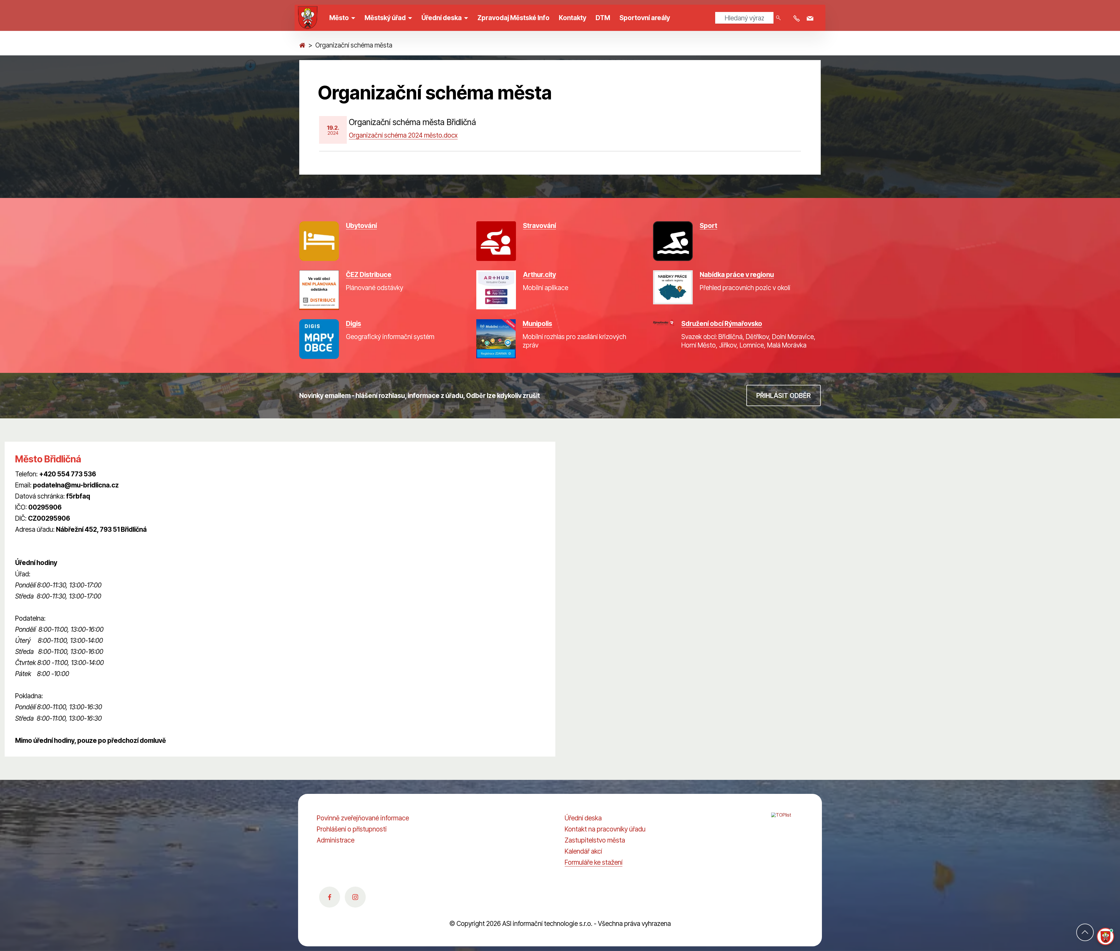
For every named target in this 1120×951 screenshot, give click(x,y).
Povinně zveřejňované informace (363, 818)
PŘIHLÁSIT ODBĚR (783, 395)
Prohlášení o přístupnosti (352, 829)
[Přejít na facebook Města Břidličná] (329, 897)
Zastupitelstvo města (595, 840)
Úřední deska (583, 818)
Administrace (335, 840)
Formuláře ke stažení (593, 862)
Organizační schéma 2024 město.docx (403, 135)
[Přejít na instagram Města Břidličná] (355, 897)
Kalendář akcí (583, 851)
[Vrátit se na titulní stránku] (302, 45)
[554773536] (797, 19)
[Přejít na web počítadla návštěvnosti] (787, 821)
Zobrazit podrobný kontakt (53, 540)
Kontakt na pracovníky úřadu (605, 829)
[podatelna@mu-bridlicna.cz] (811, 19)
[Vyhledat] (778, 17)
